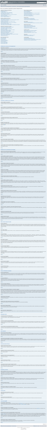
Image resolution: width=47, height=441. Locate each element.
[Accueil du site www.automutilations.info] (4, 2)
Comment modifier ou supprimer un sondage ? (6, 30)
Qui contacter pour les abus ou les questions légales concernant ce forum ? (32, 39)
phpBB (4, 124)
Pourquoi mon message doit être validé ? (5, 34)
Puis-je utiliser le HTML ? (3, 38)
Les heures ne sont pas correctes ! (5, 20)
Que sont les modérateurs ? (27, 11)
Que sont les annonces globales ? (4, 40)
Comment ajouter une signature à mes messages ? (6, 28)
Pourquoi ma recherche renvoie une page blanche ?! (30, 26)
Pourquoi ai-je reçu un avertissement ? (5, 32)
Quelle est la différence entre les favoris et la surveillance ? (30, 30)
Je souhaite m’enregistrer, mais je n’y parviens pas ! (6, 12)
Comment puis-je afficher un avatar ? (5, 23)
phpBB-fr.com (24, 428)
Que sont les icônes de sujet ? (4, 43)
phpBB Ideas (38, 408)
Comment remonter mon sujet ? (4, 35)
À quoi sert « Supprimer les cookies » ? (5, 16)
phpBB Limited (21, 403)
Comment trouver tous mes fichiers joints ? (29, 35)
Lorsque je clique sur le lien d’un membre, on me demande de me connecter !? (10, 24)
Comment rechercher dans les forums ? (28, 25)
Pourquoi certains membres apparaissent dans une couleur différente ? (32, 14)
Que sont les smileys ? (3, 39)
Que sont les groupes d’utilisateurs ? (28, 12)
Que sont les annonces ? (3, 41)
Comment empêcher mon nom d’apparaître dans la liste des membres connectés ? (10, 19)
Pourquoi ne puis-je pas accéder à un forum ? (6, 31)
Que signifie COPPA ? (3, 11)
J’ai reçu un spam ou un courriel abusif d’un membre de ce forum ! (31, 19)
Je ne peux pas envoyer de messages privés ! (29, 18)
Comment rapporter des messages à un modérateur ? (7, 33)
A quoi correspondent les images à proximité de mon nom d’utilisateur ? (8, 22)
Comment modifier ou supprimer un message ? (6, 27)
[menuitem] (6, 5)
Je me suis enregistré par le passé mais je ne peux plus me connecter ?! (9, 14)
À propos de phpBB (23, 404)
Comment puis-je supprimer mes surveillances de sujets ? (30, 32)
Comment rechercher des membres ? (28, 27)
